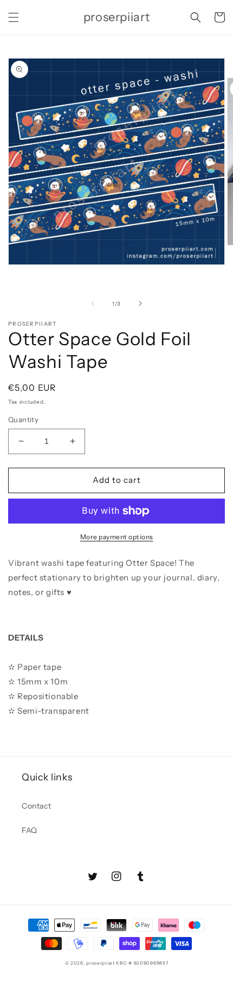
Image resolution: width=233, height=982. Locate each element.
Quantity (23, 419)
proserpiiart (100, 963)
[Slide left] (93, 303)
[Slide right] (140, 303)
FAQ (29, 830)
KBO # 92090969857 (142, 963)
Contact (36, 806)
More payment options (116, 537)
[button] (13, 17)
